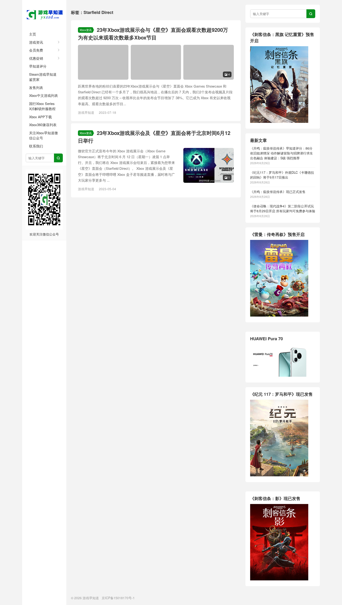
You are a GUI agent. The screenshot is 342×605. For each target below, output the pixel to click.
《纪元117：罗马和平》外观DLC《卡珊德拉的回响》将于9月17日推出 (282, 175)
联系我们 (36, 146)
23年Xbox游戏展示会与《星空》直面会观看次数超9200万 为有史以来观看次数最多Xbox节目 (153, 33)
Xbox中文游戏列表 (43, 95)
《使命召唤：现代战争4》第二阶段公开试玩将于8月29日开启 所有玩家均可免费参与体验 (282, 208)
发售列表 (36, 87)
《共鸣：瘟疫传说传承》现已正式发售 (277, 191)
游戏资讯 (36, 42)
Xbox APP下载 (40, 116)
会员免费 (36, 50)
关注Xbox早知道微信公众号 (43, 135)
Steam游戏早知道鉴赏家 (43, 77)
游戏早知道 (44, 14)
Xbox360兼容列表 (43, 124)
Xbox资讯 (86, 30)
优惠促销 (36, 58)
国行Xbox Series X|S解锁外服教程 (42, 106)
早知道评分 (38, 66)
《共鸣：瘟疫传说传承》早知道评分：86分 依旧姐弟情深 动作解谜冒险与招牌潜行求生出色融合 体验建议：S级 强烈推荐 (281, 153)
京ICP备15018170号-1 (118, 597)
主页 (32, 34)
